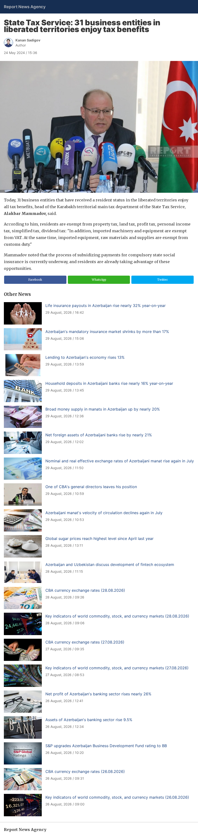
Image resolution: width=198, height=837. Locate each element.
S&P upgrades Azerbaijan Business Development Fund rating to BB (106, 745)
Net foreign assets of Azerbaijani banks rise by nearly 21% (98, 434)
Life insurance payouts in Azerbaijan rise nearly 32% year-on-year (105, 305)
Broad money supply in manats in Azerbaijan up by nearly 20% (102, 409)
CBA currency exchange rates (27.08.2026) (84, 642)
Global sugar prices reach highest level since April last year (99, 538)
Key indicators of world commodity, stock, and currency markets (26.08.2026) (117, 797)
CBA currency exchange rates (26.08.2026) (85, 771)
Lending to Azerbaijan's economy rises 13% (85, 357)
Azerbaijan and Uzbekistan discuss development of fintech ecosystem (109, 564)
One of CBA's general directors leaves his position (91, 486)
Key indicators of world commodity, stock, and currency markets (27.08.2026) (117, 667)
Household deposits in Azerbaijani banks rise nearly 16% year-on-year (109, 383)
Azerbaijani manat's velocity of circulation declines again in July (104, 512)
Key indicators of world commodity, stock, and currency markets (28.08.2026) (117, 616)
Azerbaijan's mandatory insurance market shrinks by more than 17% (107, 331)
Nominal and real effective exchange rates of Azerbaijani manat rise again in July (119, 460)
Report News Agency (25, 6)
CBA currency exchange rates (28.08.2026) (85, 590)
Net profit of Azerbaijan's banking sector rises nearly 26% (98, 693)
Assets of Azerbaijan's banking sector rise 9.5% (88, 719)
